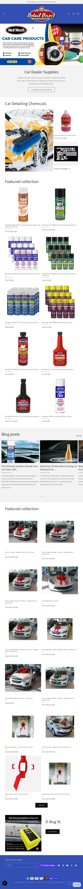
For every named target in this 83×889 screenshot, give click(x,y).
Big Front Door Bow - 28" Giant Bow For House (19, 747)
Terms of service (50, 882)
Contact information (72, 882)
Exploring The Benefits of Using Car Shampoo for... (58, 468)
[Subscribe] (36, 865)
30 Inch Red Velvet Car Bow (50, 601)
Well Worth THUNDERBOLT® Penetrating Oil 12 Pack (57, 322)
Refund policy (31, 882)
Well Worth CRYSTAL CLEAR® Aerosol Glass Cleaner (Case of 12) (22, 274)
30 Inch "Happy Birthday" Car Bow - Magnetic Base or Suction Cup (58, 553)
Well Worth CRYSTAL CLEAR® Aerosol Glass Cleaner (56, 416)
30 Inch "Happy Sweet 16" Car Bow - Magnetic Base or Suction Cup (21, 601)
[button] (4, 14)
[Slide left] (37, 496)
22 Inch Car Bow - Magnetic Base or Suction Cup (56, 747)
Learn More (53, 831)
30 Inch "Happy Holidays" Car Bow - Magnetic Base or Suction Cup (58, 699)
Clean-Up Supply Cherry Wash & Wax (65, 135)
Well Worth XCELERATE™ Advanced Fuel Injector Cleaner (22, 369)
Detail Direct (21, 882)
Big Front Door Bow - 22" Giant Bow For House (56, 794)
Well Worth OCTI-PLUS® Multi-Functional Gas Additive (58, 369)
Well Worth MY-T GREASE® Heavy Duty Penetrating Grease (59, 225)
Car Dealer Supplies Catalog (41, 89)
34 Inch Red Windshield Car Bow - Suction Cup (18, 698)
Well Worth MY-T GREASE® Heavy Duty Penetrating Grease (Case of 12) (59, 274)
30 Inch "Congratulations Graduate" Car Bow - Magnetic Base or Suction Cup (21, 650)
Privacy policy (40, 882)
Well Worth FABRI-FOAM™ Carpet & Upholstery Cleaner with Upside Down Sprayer (22, 226)
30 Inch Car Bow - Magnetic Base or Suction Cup (19, 552)
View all (78, 435)
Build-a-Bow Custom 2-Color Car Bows (16, 794)
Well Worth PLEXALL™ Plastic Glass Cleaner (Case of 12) (21, 322)
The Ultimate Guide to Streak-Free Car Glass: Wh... (20, 468)
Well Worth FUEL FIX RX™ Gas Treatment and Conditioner (22, 416)
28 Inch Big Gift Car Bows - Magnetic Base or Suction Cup (59, 649)
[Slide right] (46, 496)
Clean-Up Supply (61, 168)
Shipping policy (61, 882)
